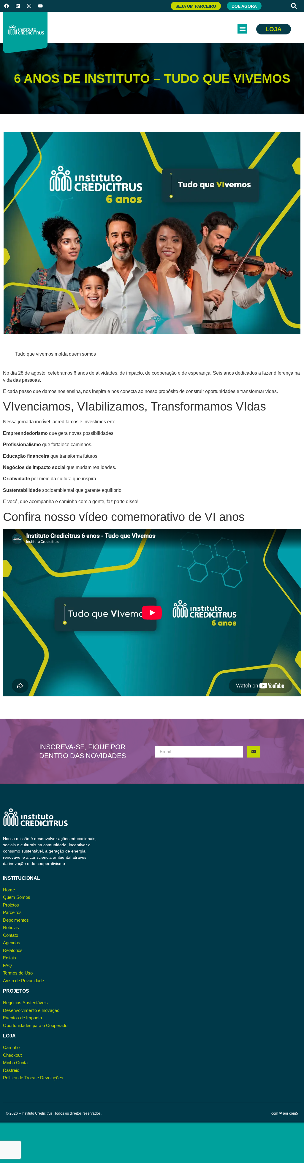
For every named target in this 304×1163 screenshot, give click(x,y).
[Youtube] (40, 6)
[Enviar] (253, 752)
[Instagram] (29, 6)
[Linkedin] (18, 6)
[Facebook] (6, 6)
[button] (294, 6)
